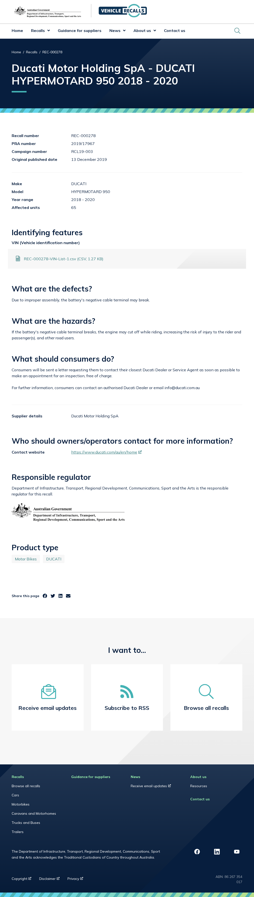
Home (17, 30)
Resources (198, 786)
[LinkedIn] (61, 596)
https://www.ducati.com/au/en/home (106, 452)
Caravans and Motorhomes (34, 813)
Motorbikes (21, 804)
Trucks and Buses (26, 822)
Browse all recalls (26, 786)
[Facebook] (45, 596)
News (115, 30)
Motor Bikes (26, 558)
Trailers (18, 832)
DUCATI (53, 558)
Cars (15, 795)
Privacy (77, 879)
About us (142, 30)
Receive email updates (155, 787)
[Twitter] (53, 596)
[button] (47, 31)
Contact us (174, 30)
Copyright (23, 879)
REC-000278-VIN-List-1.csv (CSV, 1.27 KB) (63, 258)
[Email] (68, 596)
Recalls (38, 30)
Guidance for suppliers (79, 30)
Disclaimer (51, 879)
